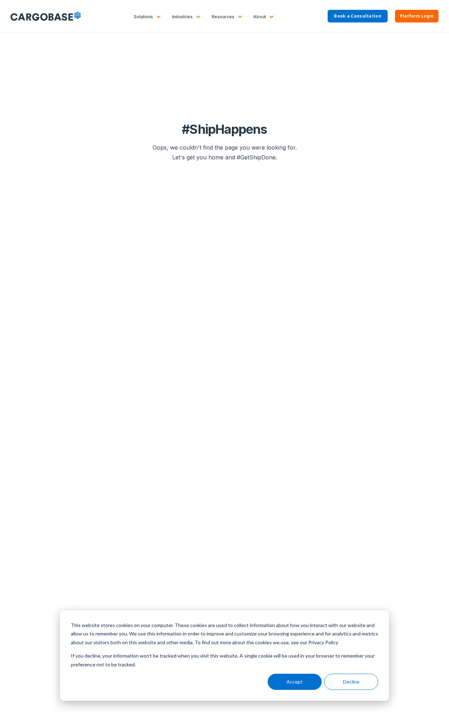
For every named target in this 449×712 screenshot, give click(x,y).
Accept (295, 682)
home (215, 157)
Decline (351, 682)
